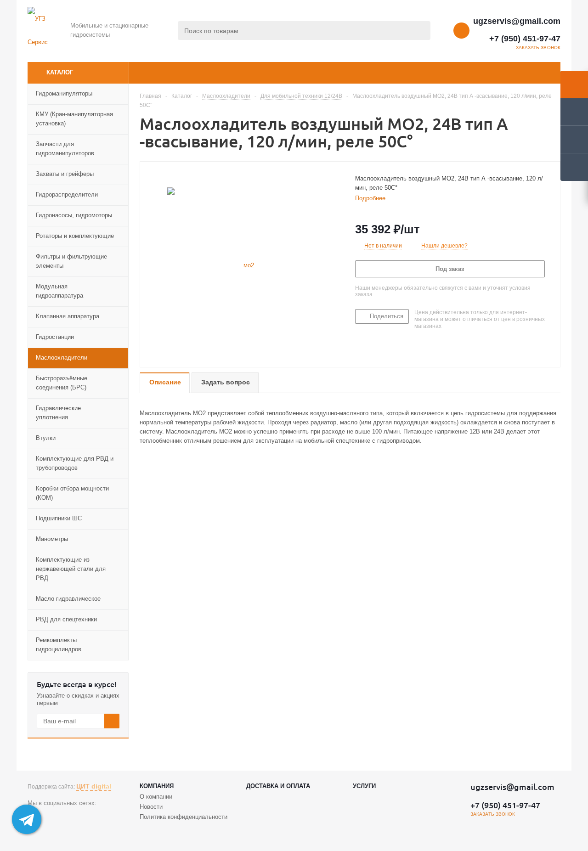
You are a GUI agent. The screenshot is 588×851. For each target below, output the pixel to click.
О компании (156, 796)
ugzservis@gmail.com (516, 21)
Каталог (59, 72)
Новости (151, 806)
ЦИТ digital (93, 786)
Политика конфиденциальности (183, 816)
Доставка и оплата (278, 786)
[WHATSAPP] (53, 819)
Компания (157, 786)
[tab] (373, 198)
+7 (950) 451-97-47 (524, 38)
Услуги (364, 786)
